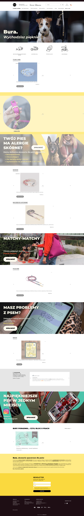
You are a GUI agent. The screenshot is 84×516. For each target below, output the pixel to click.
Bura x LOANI (67, 8)
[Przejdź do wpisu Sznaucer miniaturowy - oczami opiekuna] (27, 438)
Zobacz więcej (67, 428)
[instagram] (67, 503)
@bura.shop (38, 503)
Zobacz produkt (20, 86)
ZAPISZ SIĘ (42, 491)
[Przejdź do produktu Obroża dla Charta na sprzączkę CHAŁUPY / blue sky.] (28, 71)
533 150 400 (32, 5)
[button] (63, 5)
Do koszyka (19, 364)
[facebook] (65, 503)
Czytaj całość (19, 450)
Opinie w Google (16, 378)
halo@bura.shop (38, 5)
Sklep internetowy (41, 514)
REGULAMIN (26, 503)
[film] (42, 27)
